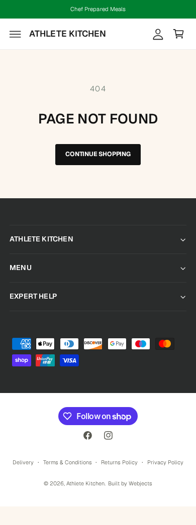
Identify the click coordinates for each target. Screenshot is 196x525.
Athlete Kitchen (85, 483)
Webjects (140, 483)
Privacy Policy (165, 462)
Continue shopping (98, 154)
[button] (15, 34)
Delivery (23, 462)
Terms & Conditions (67, 462)
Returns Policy (119, 462)
